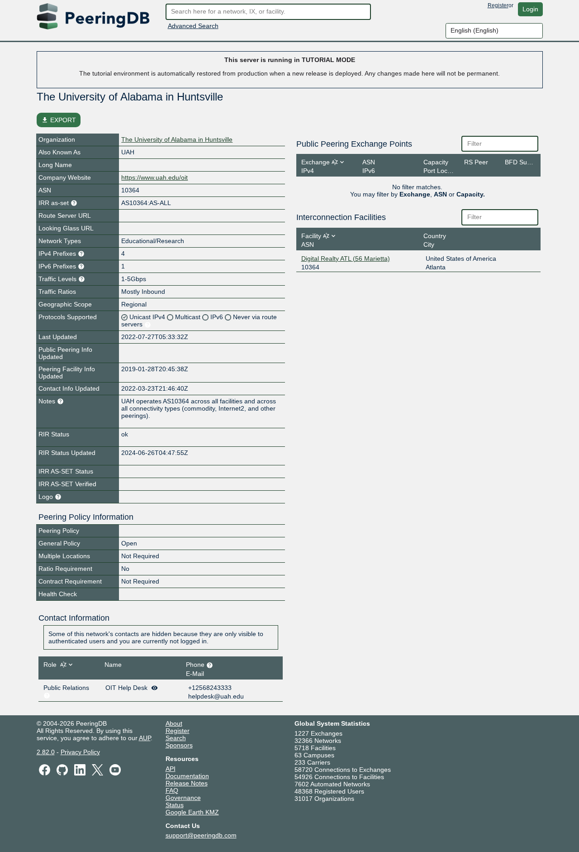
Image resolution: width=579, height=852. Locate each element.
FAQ (172, 790)
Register (498, 5)
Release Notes (187, 783)
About (174, 723)
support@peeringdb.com (201, 835)
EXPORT (58, 120)
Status (175, 805)
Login (530, 9)
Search (176, 738)
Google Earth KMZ (192, 812)
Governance (183, 797)
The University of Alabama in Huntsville (177, 139)
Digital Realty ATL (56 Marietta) (345, 258)
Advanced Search (193, 25)
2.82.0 (46, 752)
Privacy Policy (80, 752)
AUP (145, 738)
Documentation (187, 776)
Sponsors (179, 745)
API (171, 768)
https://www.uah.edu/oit (154, 177)
